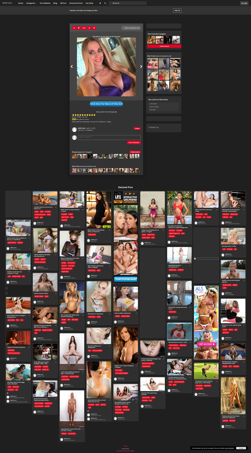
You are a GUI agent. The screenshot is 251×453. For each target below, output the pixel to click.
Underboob (121, 322)
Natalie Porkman (47, 330)
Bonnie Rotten (39, 403)
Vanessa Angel (74, 376)
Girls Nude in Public (150, 244)
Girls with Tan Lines (15, 249)
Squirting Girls (148, 407)
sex (204, 217)
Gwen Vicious (12, 242)
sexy (71, 217)
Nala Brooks (234, 214)
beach (36, 211)
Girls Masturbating (149, 372)
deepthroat (48, 403)
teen (153, 237)
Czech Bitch (153, 104)
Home (20, 3)
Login (245, 3)
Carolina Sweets (179, 382)
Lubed (70, 214)
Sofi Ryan (236, 366)
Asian (144, 234)
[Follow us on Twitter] (100, 3)
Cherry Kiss (172, 312)
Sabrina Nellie (125, 316)
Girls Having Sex (14, 326)
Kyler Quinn (92, 270)
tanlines (20, 242)
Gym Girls (228, 339)
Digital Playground (174, 233)
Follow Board (135, 152)
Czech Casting (154, 107)
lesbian (47, 406)
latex (98, 270)
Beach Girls (40, 224)
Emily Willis (38, 366)
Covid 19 (64, 266)
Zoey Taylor (199, 388)
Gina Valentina (39, 406)
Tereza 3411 (71, 433)
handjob (45, 366)
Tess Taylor (118, 370)
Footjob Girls (228, 373)
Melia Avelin (92, 234)
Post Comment (134, 142)
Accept (241, 448)
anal (206, 214)
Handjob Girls (40, 376)
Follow (137, 128)
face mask (71, 266)
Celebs (12, 359)
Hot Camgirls (87, 152)
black (9, 387)
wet (41, 217)
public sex (45, 369)
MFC (69, 319)
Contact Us (154, 127)
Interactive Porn (76, 3)
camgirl (37, 259)
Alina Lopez (199, 214)
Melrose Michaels (40, 262)
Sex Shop (89, 3)
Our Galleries (45, 3)
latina (48, 214)
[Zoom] (89, 28)
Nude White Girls (175, 276)
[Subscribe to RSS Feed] (104, 3)
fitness (231, 329)
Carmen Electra (173, 345)
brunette (47, 211)
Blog (55, 3)
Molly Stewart (119, 412)
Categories (30, 3)
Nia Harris (226, 332)
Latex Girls (93, 277)
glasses (43, 259)
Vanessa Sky (65, 379)
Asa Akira (91, 404)
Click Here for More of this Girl (106, 104)
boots (171, 382)
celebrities (183, 345)
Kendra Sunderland (148, 363)
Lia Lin (36, 217)
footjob (225, 366)
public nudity (146, 237)
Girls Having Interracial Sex (232, 223)
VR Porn (63, 3)
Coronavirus (71, 263)
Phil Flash (153, 110)
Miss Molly (118, 410)
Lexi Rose (11, 390)
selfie (224, 288)
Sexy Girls (93, 241)
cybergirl (225, 420)
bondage (118, 407)
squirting (144, 400)
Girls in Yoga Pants (203, 395)
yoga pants (207, 385)
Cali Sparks (199, 385)
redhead (225, 217)
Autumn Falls (146, 397)
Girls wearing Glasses (42, 268)
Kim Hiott (232, 420)
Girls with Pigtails (229, 294)
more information (229, 448)
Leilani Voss (150, 234)
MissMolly (126, 410)
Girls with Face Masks (69, 278)
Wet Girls (173, 354)
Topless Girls (40, 303)
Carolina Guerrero (40, 214)
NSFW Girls (7, 3)
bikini (41, 211)
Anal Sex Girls (202, 223)
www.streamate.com (132, 28)
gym (236, 329)
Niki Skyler (75, 319)
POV (17, 320)
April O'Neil (11, 320)
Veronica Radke (97, 350)
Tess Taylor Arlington (121, 373)
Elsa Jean (229, 249)
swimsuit (64, 220)
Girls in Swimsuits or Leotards (72, 226)
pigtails (235, 285)
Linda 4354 (65, 376)
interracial (226, 214)
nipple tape (65, 271)
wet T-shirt (176, 348)
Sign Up (177, 10)
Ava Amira (172, 230)
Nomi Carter (65, 217)
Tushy (209, 217)
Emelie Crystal (16, 276)
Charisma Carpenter (14, 353)
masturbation (146, 366)
